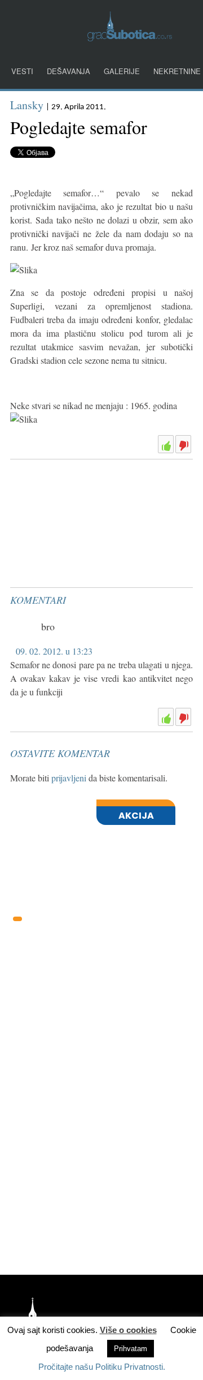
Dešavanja (68, 71)
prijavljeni (68, 778)
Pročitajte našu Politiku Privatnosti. (101, 1367)
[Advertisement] (94, 492)
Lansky (26, 105)
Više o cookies (128, 1330)
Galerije (122, 71)
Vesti (22, 71)
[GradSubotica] (129, 37)
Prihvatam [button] (130, 1348)
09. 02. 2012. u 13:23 (54, 651)
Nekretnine (177, 71)
